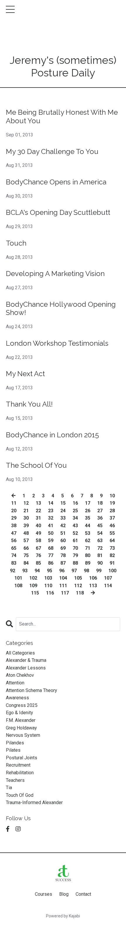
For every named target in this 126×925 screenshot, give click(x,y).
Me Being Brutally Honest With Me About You (62, 116)
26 (87, 510)
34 (75, 518)
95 (49, 570)
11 (13, 503)
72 (100, 548)
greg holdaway (21, 728)
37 (112, 518)
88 (75, 563)
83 (13, 563)
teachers (15, 780)
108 (18, 585)
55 (112, 533)
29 (13, 518)
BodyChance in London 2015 (52, 435)
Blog (64, 894)
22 (38, 510)
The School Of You (36, 465)
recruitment (18, 765)
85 (38, 563)
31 (38, 518)
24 (63, 510)
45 (100, 525)
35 (87, 518)
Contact (83, 894)
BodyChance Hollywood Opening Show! (61, 308)
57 (26, 540)
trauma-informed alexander (34, 802)
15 (63, 503)
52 (75, 533)
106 (93, 578)
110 (48, 585)
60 (63, 540)
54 (100, 533)
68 (50, 548)
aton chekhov (20, 675)
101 (18, 578)
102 (33, 578)
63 (100, 540)
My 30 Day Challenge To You (52, 152)
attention (15, 683)
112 (78, 585)
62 (87, 540)
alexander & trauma (26, 660)
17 (87, 503)
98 (86, 570)
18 (100, 503)
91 (112, 563)
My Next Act (25, 374)
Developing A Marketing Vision (55, 274)
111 (63, 585)
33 (63, 518)
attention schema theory (31, 690)
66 (26, 548)
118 (80, 593)
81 (100, 555)
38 (13, 525)
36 (100, 518)
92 (12, 570)
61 (75, 540)
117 (65, 593)
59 (50, 540)
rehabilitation (20, 772)
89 (87, 563)
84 (26, 563)
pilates (13, 750)
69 (63, 548)
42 (63, 525)
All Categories (20, 653)
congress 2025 (22, 705)
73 (112, 548)
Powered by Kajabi (63, 916)
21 (26, 510)
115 (35, 593)
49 (38, 533)
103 (48, 578)
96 (61, 570)
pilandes (15, 743)
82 (112, 555)
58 (38, 540)
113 (93, 585)
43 (75, 525)
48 (26, 533)
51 (63, 533)
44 (87, 525)
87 (63, 563)
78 (63, 555)
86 (50, 563)
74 (13, 555)
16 (75, 503)
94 (37, 570)
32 (50, 518)
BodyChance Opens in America (56, 182)
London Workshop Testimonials (57, 343)
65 (13, 548)
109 (33, 585)
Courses (43, 894)
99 (98, 570)
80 (87, 555)
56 (13, 540)
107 (108, 578)
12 (26, 503)
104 (63, 578)
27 (100, 510)
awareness (17, 697)
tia (9, 787)
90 (100, 563)
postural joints (21, 757)
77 (50, 555)
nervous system (23, 735)
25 (75, 510)
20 (13, 510)
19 (112, 503)
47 (13, 533)
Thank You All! (29, 404)
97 (74, 570)
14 (50, 503)
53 (87, 533)
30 (26, 518)
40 (38, 525)
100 (112, 570)
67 (38, 548)
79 (75, 555)
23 (50, 510)
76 (38, 555)
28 (112, 510)
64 (112, 540)
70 (75, 548)
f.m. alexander (20, 720)
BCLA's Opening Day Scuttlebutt (58, 212)
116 (50, 593)
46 (112, 525)
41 (50, 525)
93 (25, 570)
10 (112, 496)
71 (87, 548)
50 (50, 533)
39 (26, 525)
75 (26, 555)
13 (38, 503)
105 (78, 578)
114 (108, 585)
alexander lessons (26, 668)
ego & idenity (19, 712)
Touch (16, 243)
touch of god (19, 795)
